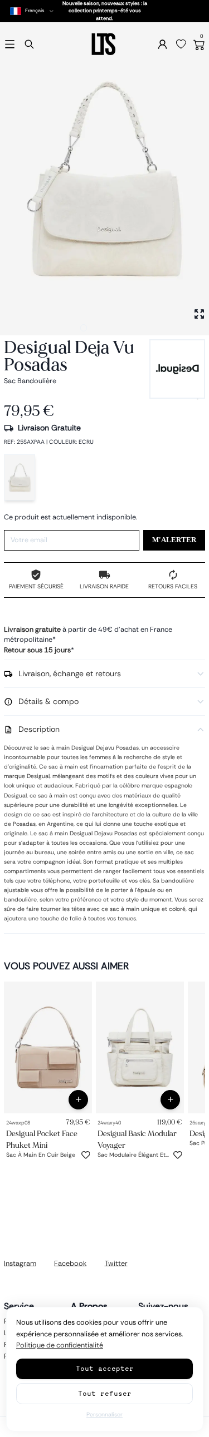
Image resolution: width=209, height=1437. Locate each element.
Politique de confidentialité (59, 1345)
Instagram (20, 1262)
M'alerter (174, 540)
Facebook (70, 1262)
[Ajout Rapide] (78, 1099)
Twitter (116, 1262)
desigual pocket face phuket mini (41, 1138)
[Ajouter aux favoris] (85, 1155)
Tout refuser (105, 1393)
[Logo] (104, 44)
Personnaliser (104, 1414)
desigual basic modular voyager (137, 1138)
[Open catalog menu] (10, 44)
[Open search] (29, 44)
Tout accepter (105, 1368)
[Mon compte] (162, 44)
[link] (48, 1047)
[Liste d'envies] (181, 44)
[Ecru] (19, 477)
